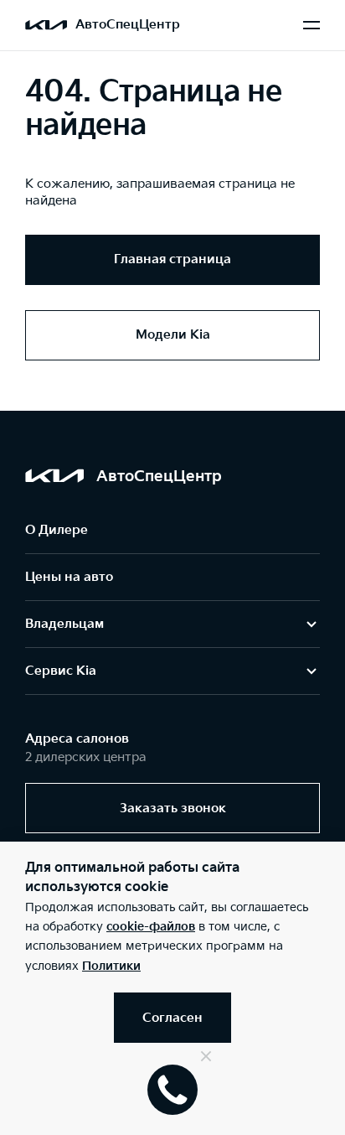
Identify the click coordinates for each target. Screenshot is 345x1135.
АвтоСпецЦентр (127, 25)
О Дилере (56, 530)
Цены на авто (69, 577)
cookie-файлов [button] (150, 927)
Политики (111, 966)
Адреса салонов (77, 739)
